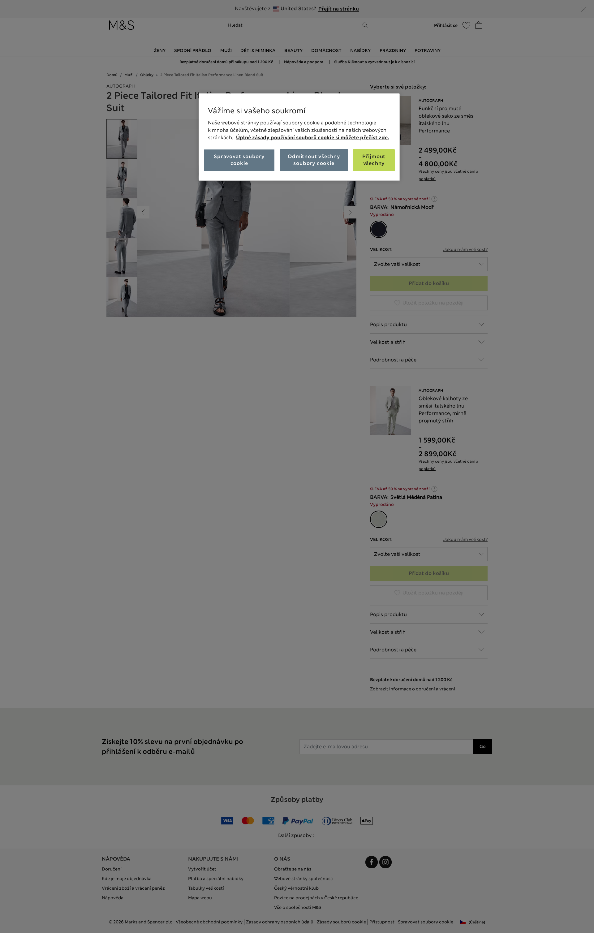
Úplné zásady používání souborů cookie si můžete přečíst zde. (312, 137)
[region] (299, 137)
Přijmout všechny (373, 159)
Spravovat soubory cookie (239, 159)
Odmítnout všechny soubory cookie (314, 159)
